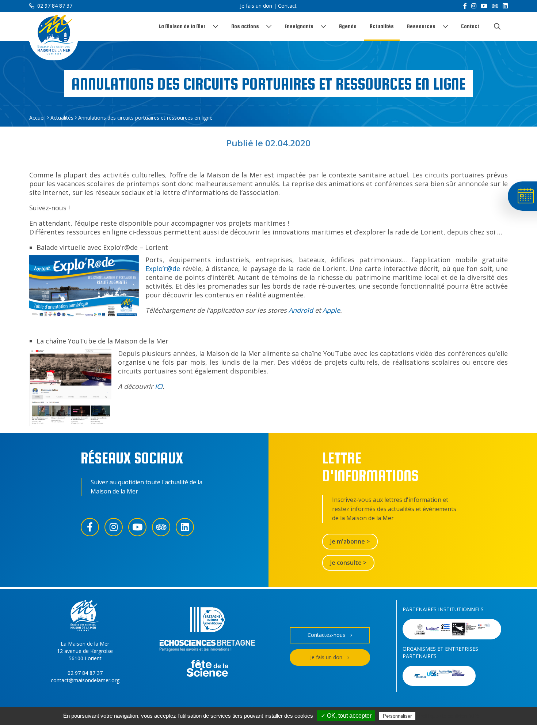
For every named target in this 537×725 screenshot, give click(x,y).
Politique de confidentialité (449, 716)
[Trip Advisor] (495, 6)
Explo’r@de (162, 268)
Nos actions (245, 26)
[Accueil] (53, 36)
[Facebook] (465, 6)
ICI (159, 386)
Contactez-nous (326, 634)
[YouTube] (484, 6)
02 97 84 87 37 (54, 5)
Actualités (382, 26)
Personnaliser (397, 716)
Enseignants (299, 26)
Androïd (301, 310)
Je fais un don (256, 5)
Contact (287, 5)
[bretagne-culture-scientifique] (207, 620)
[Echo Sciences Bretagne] (207, 647)
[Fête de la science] (207, 669)
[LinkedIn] (505, 6)
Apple (331, 310)
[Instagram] (473, 6)
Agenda (348, 26)
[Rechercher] (497, 26)
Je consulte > (348, 563)
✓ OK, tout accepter (346, 716)
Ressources (421, 26)
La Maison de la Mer (182, 26)
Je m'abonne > (350, 541)
